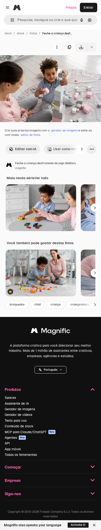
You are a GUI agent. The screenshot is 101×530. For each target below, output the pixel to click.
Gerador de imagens (20, 409)
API (7, 443)
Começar (13, 467)
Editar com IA (25, 149)
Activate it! (78, 525)
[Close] (94, 525)
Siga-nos (13, 493)
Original (30, 62)
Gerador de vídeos (18, 415)
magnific (20, 168)
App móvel (13, 449)
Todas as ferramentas (21, 455)
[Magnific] (50, 331)
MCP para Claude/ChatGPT (29, 432)
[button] (50, 370)
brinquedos (17, 304)
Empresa (12, 480)
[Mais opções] (57, 47)
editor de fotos (30, 135)
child (37, 304)
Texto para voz (16, 420)
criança (55, 304)
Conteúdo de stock (19, 426)
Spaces (10, 398)
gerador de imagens (64, 130)
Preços (71, 7)
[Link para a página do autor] (9, 166)
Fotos (33, 33)
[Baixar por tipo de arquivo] (91, 47)
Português (50, 370)
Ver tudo (41, 178)
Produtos (13, 389)
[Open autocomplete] (10, 20)
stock (20, 33)
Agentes (15, 438)
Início (8, 33)
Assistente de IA (17, 403)
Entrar (88, 7)
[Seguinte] (82, 149)
